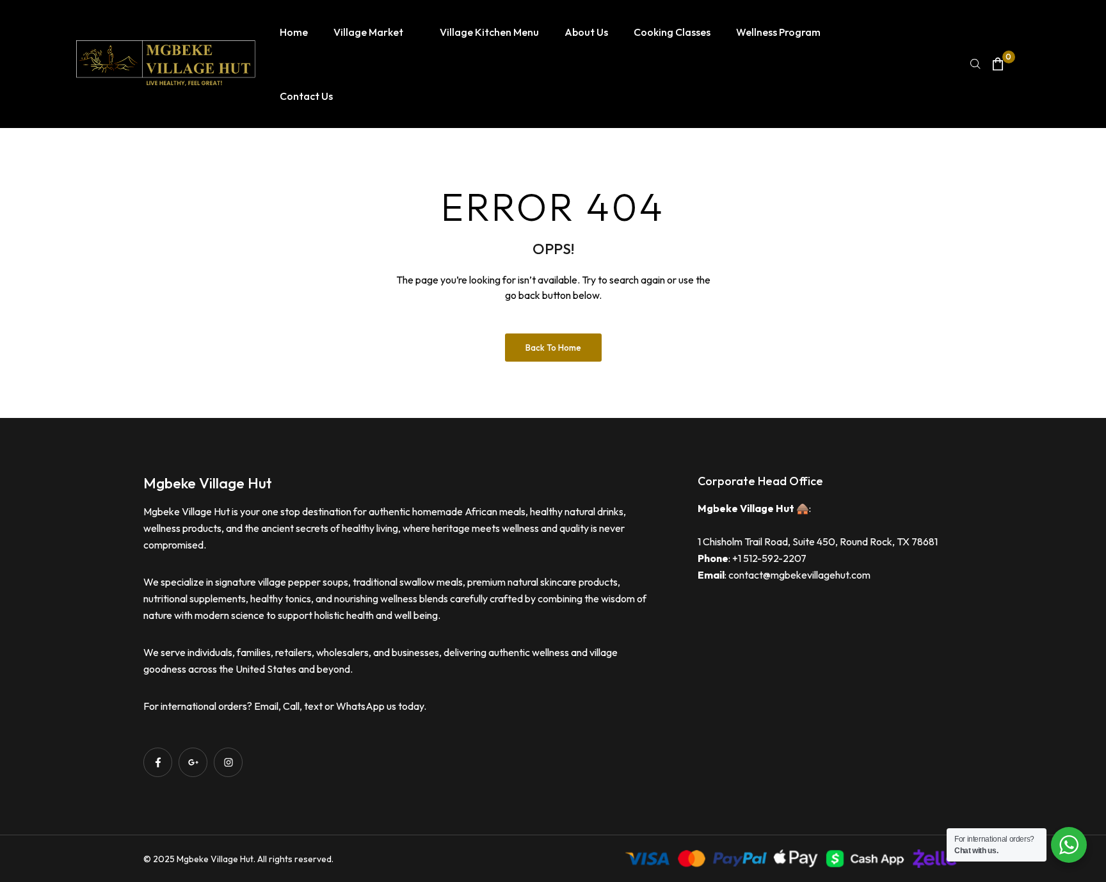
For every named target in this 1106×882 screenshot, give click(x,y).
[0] (998, 63)
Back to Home (553, 347)
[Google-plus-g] (193, 762)
